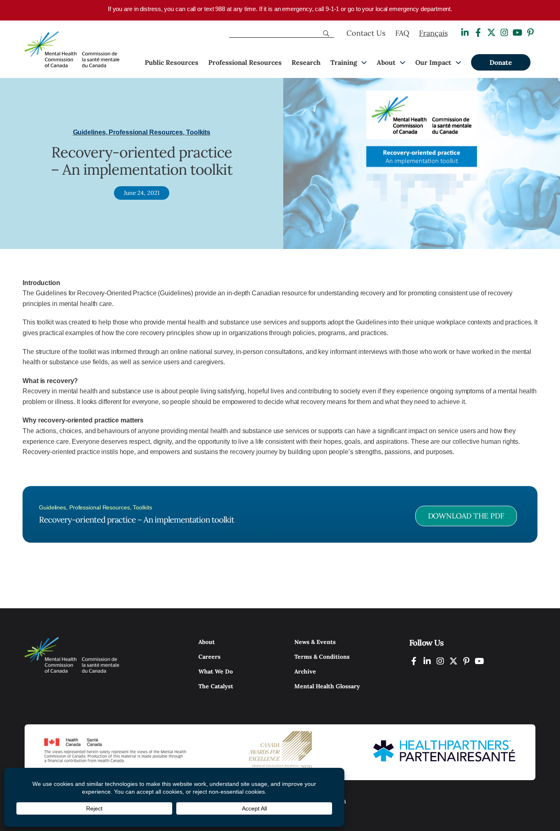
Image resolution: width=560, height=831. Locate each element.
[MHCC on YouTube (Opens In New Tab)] (480, 661)
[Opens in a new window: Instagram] (504, 32)
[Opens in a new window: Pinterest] (530, 32)
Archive (305, 671)
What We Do (215, 671)
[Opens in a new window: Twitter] (491, 32)
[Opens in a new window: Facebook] (478, 32)
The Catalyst (215, 686)
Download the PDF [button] (466, 516)
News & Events (315, 642)
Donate (500, 62)
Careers (209, 656)
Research (306, 62)
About (386, 62)
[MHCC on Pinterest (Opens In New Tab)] (466, 661)
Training (343, 62)
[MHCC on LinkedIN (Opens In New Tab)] (427, 661)
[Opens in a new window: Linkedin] (465, 32)
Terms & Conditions (322, 656)
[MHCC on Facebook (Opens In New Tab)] (414, 661)
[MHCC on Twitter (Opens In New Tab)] (453, 661)
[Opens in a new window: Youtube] (517, 32)
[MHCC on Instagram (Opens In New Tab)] (440, 661)
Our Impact (433, 62)
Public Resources (171, 62)
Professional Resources (245, 62)
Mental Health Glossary (327, 686)
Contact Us (365, 33)
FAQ (402, 33)
